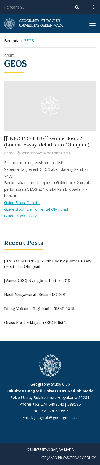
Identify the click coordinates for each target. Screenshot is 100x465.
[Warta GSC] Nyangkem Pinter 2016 (37, 280)
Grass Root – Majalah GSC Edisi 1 (35, 322)
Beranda (11, 40)
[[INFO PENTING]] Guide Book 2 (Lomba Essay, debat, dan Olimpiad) (46, 141)
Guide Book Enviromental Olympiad (36, 209)
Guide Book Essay (20, 215)
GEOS (8, 153)
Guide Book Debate (22, 202)
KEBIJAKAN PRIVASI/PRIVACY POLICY (68, 457)
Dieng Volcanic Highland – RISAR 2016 (39, 308)
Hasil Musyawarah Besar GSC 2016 (36, 294)
